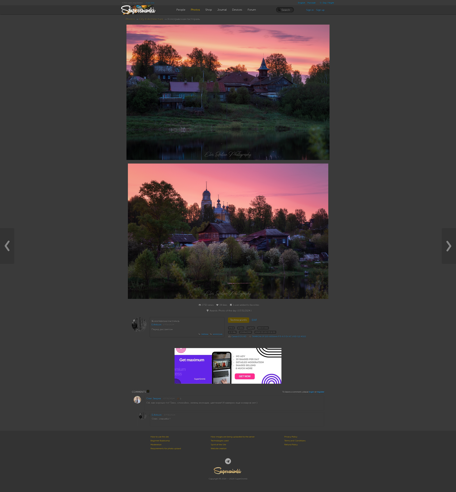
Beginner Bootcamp (160, 440)
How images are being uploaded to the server (233, 437)
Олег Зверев (153, 398)
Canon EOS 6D (238, 336)
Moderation (156, 444)
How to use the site (160, 437)
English (301, 3)
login (311, 392)
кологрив (217, 334)
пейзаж (204, 334)
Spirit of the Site (218, 444)
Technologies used (220, 440)
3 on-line (150, 3)
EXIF (254, 320)
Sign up (320, 10)
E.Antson (156, 324)
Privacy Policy (290, 437)
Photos (130, 19)
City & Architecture (151, 19)
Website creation (219, 448)
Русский (311, 3)
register (320, 392)
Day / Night (328, 3)
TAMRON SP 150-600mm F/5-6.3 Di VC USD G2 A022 (279, 336)
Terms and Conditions (294, 440)
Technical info (238, 320)
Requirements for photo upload (166, 448)
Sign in (310, 10)
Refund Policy (291, 444)
